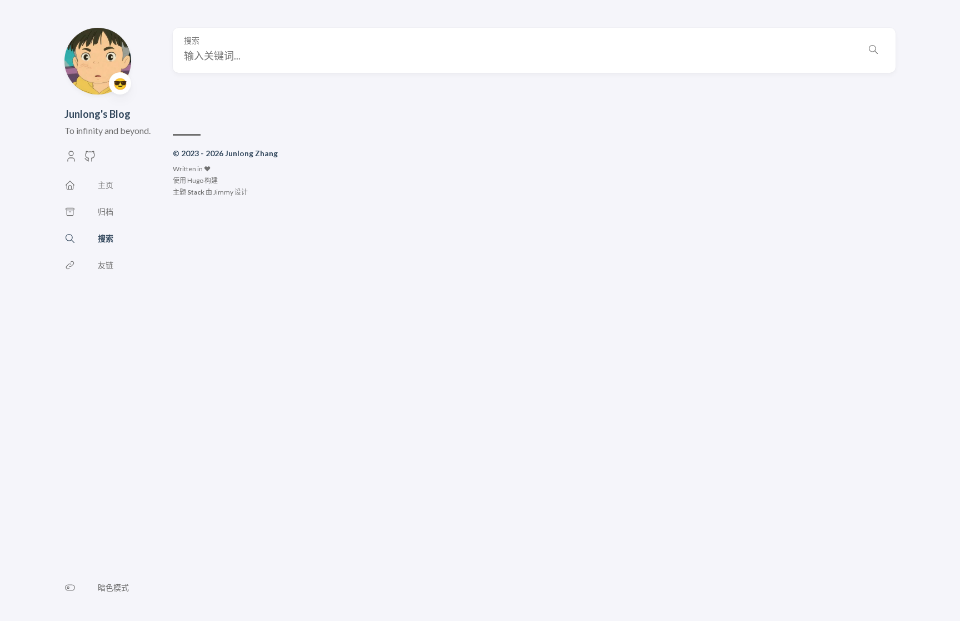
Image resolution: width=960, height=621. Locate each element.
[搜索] (873, 50)
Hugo (195, 180)
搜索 (191, 40)
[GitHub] (90, 159)
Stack (195, 192)
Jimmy (223, 192)
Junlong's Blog (97, 114)
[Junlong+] (71, 159)
